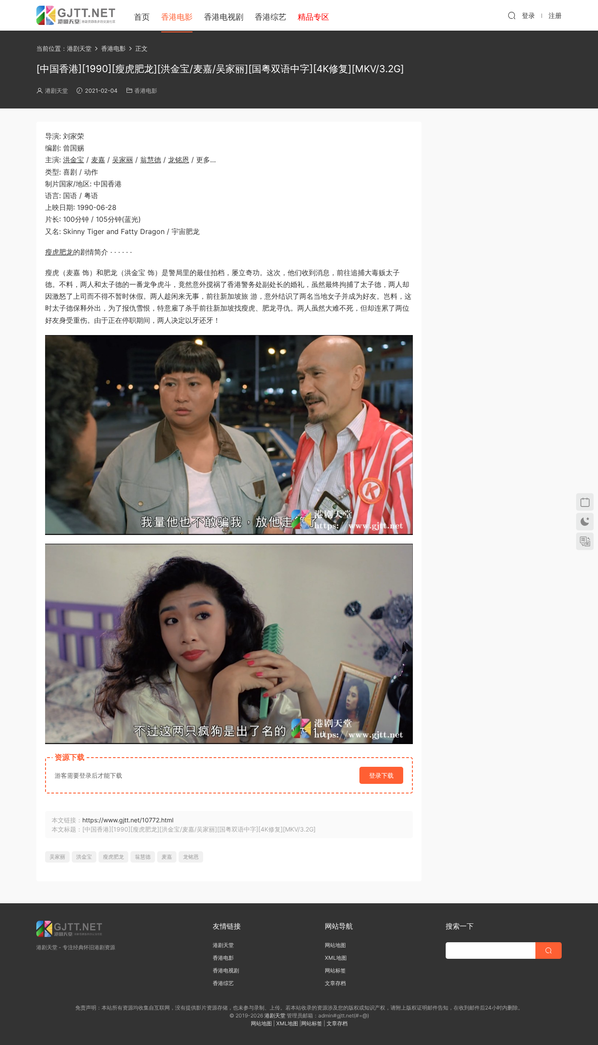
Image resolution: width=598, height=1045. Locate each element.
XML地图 (336, 957)
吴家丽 (122, 159)
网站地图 (335, 945)
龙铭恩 (178, 159)
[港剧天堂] (75, 15)
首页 (142, 16)
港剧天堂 (56, 90)
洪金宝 (73, 159)
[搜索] (511, 15)
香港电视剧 (223, 16)
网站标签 (335, 970)
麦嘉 (98, 159)
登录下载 (381, 775)
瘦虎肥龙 (59, 252)
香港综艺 (270, 16)
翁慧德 (150, 159)
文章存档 (335, 983)
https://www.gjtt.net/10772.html (127, 820)
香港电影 (177, 16)
